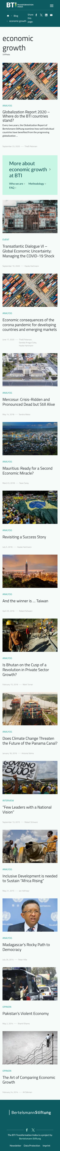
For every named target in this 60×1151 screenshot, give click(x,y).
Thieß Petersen (30, 146)
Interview (8, 800)
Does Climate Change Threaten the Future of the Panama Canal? (30, 740)
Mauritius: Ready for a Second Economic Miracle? (27, 470)
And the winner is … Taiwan (25, 601)
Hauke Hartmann (31, 266)
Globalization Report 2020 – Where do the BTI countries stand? (26, 116)
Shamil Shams (24, 1023)
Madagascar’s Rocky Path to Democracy (26, 947)
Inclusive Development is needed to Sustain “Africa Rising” (29, 878)
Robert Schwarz (25, 611)
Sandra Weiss (24, 414)
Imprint (46, 1145)
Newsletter (15, 1145)
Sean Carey (24, 483)
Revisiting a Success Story (24, 537)
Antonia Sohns (28, 753)
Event (5, 239)
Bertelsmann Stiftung (30, 1138)
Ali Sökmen (27, 1092)
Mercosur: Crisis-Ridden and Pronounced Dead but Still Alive (28, 401)
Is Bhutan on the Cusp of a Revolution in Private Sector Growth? (25, 670)
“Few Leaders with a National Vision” (27, 809)
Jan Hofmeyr (24, 890)
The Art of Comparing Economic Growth (28, 1079)
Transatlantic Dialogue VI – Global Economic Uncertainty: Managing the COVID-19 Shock (28, 251)
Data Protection (32, 1145)
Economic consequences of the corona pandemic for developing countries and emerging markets (29, 325)
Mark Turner (28, 684)
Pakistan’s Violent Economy (25, 1014)
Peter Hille (22, 959)
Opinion (6, 1007)
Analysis (7, 105)
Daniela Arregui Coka (27, 342)
